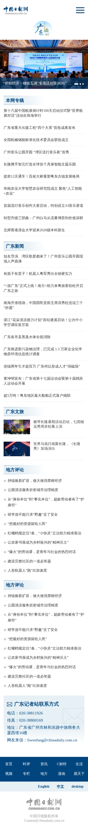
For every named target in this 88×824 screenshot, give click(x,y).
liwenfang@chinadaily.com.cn (52, 740)
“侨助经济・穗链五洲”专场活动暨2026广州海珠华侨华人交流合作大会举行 (37, 83)
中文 (60, 786)
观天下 (79, 774)
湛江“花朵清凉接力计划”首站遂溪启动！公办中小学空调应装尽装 (43, 322)
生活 (79, 764)
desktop (77, 786)
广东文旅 (15, 411)
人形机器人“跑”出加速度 (27, 570)
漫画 (61, 774)
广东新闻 (15, 246)
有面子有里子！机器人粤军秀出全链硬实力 (38, 273)
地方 (44, 774)
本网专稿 (15, 100)
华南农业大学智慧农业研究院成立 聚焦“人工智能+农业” (43, 191)
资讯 (44, 764)
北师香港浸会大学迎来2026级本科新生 (34, 230)
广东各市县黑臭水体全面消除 (27, 337)
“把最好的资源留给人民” (27, 524)
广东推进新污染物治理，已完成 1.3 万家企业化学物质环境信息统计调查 (43, 351)
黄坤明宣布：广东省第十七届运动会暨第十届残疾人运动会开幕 (43, 381)
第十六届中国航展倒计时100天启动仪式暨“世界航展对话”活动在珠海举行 (43, 113)
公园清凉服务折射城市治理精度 (33, 490)
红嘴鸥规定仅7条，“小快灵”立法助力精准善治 (44, 533)
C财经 (62, 764)
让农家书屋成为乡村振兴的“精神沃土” (38, 542)
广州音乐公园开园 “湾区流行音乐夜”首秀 (36, 152)
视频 (8, 774)
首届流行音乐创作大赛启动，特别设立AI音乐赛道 (43, 205)
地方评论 (15, 469)
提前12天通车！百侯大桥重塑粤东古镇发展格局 (41, 176)
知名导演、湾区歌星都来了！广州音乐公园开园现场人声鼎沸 (43, 258)
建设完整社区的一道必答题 (29, 561)
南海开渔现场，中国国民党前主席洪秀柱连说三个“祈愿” (43, 305)
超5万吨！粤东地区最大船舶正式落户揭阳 (37, 395)
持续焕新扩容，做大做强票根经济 (35, 481)
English (43, 786)
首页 (8, 764)
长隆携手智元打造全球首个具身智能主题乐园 (40, 164)
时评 (26, 764)
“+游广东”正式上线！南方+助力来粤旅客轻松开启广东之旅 (43, 288)
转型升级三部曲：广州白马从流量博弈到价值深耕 (43, 218)
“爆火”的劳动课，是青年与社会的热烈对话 (42, 552)
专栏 (26, 774)
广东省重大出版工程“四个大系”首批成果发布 (39, 128)
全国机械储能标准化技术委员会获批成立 (36, 140)
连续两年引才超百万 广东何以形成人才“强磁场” (42, 366)
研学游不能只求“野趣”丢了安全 (33, 514)
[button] (76, 84)
